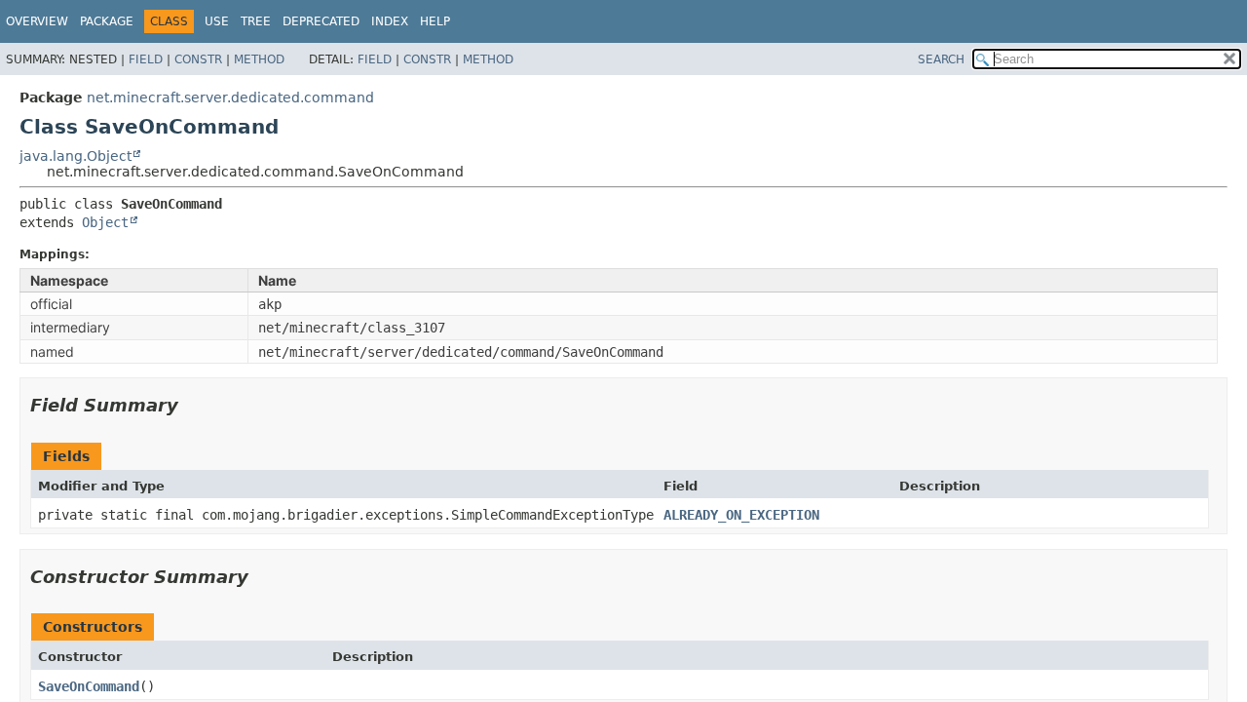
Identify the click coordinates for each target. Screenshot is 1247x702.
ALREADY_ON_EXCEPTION (741, 515)
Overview (37, 21)
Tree (256, 21)
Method (259, 59)
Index (389, 21)
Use (217, 21)
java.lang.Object (75, 156)
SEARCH (941, 59)
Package (106, 21)
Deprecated (321, 21)
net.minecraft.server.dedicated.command (230, 97)
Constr (198, 59)
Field (146, 59)
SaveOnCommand (88, 686)
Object (105, 222)
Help (435, 21)
